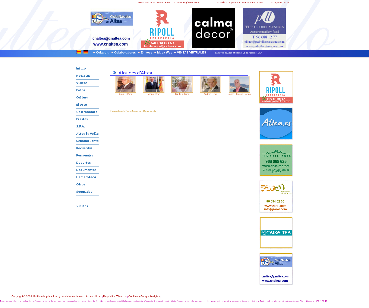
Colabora (102, 52)
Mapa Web (164, 52)
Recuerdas (84, 148)
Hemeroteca (86, 177)
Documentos (86, 170)
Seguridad (84, 191)
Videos (81, 83)
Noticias (83, 76)
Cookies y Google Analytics (144, 296)
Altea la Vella (87, 134)
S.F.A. (80, 126)
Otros (80, 184)
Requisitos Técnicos (115, 296)
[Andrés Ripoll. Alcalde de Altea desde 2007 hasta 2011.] (210, 91)
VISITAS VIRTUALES (191, 52)
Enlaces (146, 52)
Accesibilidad (93, 296)
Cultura (82, 97)
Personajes (84, 155)
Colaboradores (125, 52)
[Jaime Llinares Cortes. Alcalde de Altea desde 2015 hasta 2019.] (239, 91)
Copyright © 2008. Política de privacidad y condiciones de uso (47, 296)
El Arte (81, 105)
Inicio (81, 68)
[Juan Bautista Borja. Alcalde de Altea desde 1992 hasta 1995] (182, 91)
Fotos (80, 90)
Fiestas (82, 119)
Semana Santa (87, 141)
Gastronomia (86, 112)
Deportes (83, 163)
